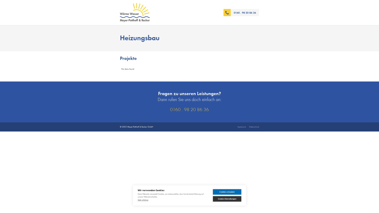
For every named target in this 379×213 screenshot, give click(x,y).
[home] (172, 12)
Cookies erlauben (227, 192)
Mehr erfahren (143, 200)
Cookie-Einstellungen (227, 199)
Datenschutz (254, 127)
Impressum (241, 127)
